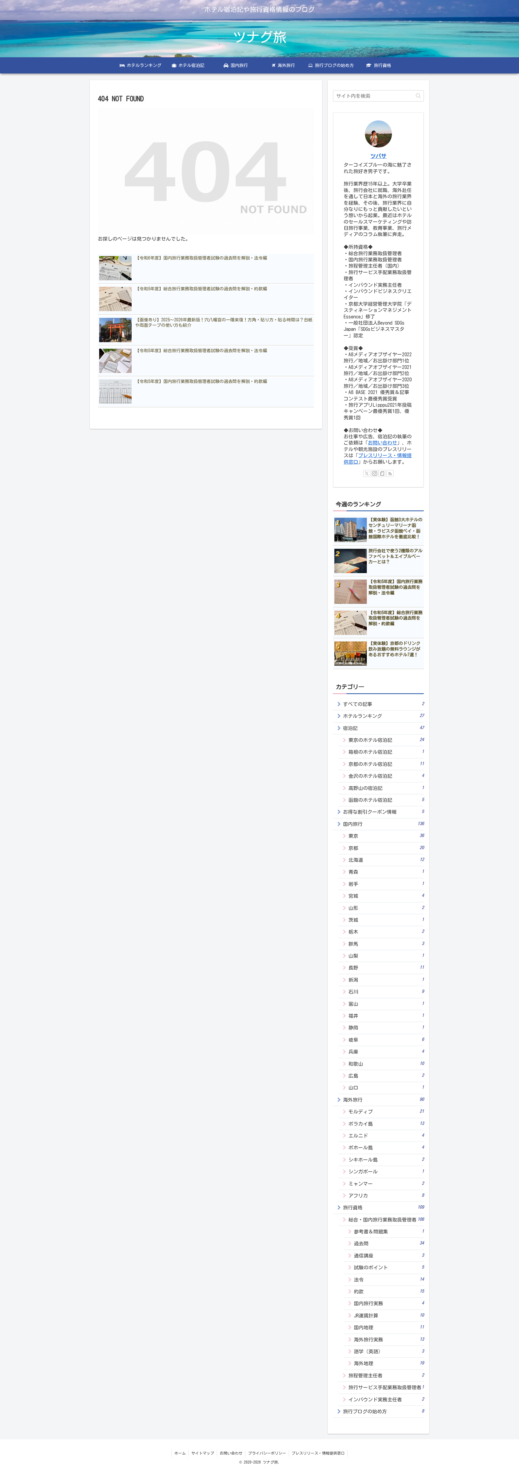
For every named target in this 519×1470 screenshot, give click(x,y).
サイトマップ (202, 1453)
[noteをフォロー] (382, 473)
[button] (418, 96)
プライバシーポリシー (267, 1453)
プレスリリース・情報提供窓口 (318, 1453)
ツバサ (378, 156)
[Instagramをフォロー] (374, 473)
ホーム (180, 1453)
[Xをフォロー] (366, 473)
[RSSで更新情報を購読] (390, 473)
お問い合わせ (382, 442)
